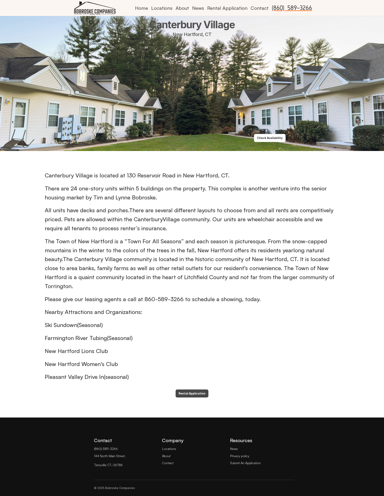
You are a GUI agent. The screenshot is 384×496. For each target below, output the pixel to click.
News (198, 8)
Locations (161, 8)
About (182, 8)
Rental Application (227, 8)
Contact (260, 8)
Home (141, 8)
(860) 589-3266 (292, 8)
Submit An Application (245, 463)
